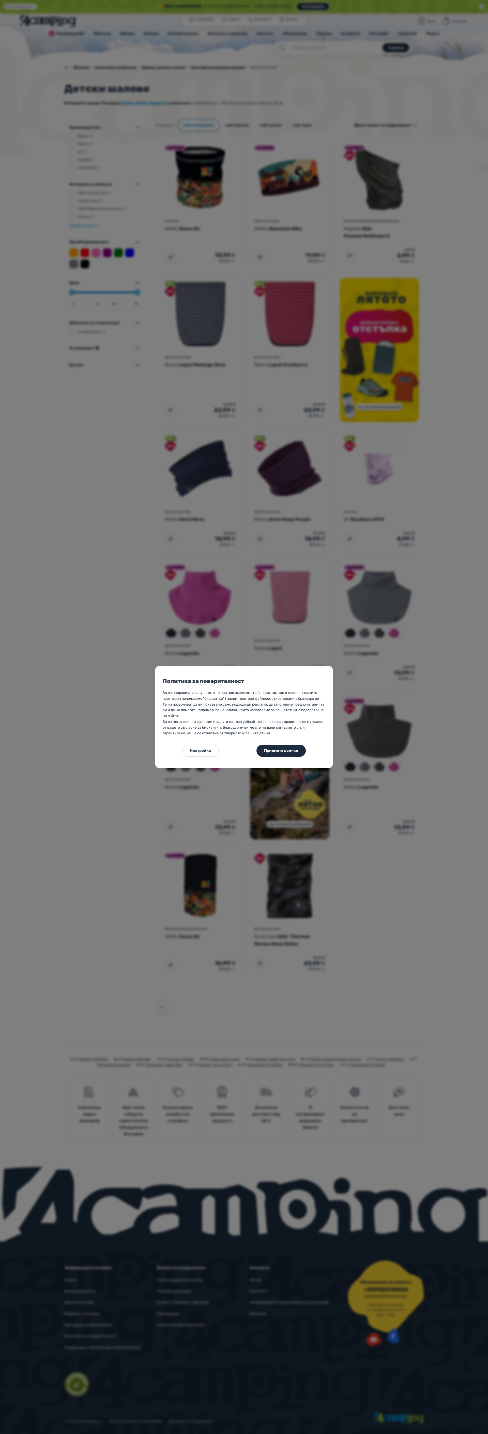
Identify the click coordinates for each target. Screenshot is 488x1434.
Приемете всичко (281, 750)
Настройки (200, 750)
